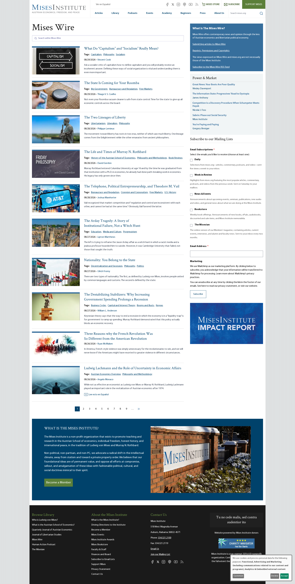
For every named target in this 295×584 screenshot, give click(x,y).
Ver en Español (103, 4)
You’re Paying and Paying (206, 124)
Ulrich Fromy (103, 271)
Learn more (222, 273)
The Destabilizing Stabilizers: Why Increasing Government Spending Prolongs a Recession (117, 297)
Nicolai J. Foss (199, 110)
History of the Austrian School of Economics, (113, 158)
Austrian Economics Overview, (106, 374)
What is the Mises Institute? (105, 520)
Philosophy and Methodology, (152, 158)
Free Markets (145, 89)
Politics (140, 266)
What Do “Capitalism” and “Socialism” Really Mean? (121, 48)
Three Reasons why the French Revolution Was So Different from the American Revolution (118, 336)
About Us (219, 13)
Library (115, 13)
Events (149, 13)
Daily (197, 159)
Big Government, (99, 89)
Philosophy (124, 123)
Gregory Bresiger (201, 128)
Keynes (159, 305)
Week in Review (203, 175)
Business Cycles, (98, 305)
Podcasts (132, 13)
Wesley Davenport (202, 88)
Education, (96, 232)
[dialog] (261, 568)
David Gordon (104, 163)
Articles (99, 13)
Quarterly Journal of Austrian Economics (52, 530)
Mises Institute (200, 119)
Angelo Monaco (105, 379)
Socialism (120, 54)
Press (203, 13)
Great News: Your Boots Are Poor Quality (214, 84)
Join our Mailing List (160, 554)
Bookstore (201, 209)
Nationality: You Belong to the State (109, 260)
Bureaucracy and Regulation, (123, 89)
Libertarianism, (98, 123)
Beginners (186, 13)
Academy (167, 13)
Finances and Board (101, 554)
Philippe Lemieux (105, 129)
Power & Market (204, 78)
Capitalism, (96, 54)
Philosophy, (109, 54)
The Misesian (202, 225)
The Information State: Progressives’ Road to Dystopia (221, 94)
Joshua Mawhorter (106, 197)
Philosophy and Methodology (137, 374)
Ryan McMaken (105, 344)
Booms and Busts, (146, 305)
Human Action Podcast (43, 544)
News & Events (203, 194)
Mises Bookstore (99, 544)
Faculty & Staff (98, 549)
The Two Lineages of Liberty (105, 117)
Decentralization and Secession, (107, 266)
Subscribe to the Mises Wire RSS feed (211, 67)
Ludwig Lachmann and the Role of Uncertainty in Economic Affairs (132, 368)
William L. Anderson (107, 311)
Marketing (196, 261)
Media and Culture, (112, 232)
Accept (284, 576)
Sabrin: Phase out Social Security (210, 115)
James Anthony (200, 98)
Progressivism (130, 232)
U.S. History (170, 192)
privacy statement (227, 286)
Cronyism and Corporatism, (134, 192)
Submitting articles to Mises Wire (209, 44)
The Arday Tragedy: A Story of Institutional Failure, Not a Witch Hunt (112, 223)
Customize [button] (238, 576)
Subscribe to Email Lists (103, 559)
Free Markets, (156, 192)
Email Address (199, 246)
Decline (274, 576)
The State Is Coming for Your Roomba (111, 83)
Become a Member (58, 482)
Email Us (155, 549)
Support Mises (253, 4)
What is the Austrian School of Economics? (53, 525)
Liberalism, (112, 123)
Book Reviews (176, 158)
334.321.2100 (164, 538)
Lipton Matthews (106, 237)
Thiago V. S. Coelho (106, 94)
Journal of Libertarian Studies (46, 535)
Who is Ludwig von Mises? (45, 520)
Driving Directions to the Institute (108, 525)
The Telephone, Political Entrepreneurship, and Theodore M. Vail (131, 186)
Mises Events (97, 535)
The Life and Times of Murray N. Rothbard (115, 152)
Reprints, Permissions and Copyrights (211, 51)
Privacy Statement (100, 569)
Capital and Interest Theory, (122, 305)
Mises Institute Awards (102, 539)
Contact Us (97, 574)
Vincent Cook (104, 60)
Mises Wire (37, 539)
